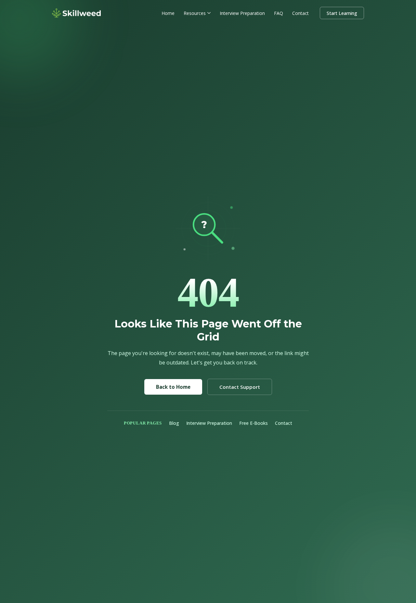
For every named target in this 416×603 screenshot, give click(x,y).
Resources (195, 13)
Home (168, 13)
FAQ (278, 13)
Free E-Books (253, 423)
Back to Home (173, 387)
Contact (300, 13)
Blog (174, 423)
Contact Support (239, 387)
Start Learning (342, 13)
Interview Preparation (242, 13)
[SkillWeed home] (76, 13)
